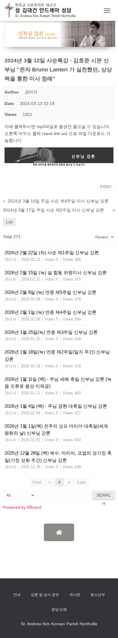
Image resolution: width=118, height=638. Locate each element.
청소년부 (97, 595)
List (9, 221)
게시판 (74, 595)
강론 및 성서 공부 (45, 595)
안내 (17, 595)
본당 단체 (59, 609)
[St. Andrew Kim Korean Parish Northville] (42, 10)
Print (106, 187)
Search (104, 496)
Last (81, 482)
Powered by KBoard (22, 507)
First (37, 482)
